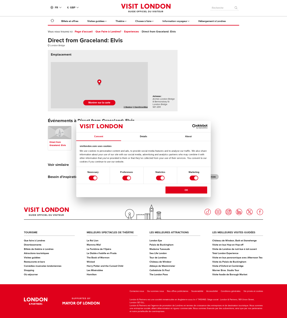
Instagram (228, 212)
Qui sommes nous (155, 291)
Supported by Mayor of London (81, 301)
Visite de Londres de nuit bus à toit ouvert (234, 249)
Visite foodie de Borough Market (229, 274)
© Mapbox (128, 107)
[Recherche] (236, 7)
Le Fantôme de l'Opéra (99, 249)
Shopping (29, 270)
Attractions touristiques (36, 253)
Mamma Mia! (94, 244)
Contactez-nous (137, 291)
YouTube (218, 212)
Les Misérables (95, 270)
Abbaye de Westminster (162, 266)
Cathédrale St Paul (159, 270)
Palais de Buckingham (161, 244)
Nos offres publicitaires (177, 291)
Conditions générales (231, 291)
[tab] (61, 54)
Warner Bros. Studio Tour (225, 270)
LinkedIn (239, 212)
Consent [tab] (98, 136)
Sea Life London (158, 253)
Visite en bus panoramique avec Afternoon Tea (237, 257)
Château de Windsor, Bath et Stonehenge (234, 240)
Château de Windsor (160, 261)
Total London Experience (225, 253)
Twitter (249, 212)
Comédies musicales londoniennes (42, 266)
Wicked (91, 261)
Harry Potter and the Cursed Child (105, 266)
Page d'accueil (84, 31)
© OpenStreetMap (140, 107)
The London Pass (158, 274)
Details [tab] (143, 136)
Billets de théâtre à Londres (39, 249)
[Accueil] (52, 21)
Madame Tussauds (159, 249)
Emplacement (61, 54)
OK (186, 190)
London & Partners (35, 301)
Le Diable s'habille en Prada (102, 253)
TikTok (207, 212)
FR (56, 7)
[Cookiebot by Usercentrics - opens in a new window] (194, 126)
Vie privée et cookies (253, 291)
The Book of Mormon (98, 257)
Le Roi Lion (92, 240)
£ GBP (71, 7)
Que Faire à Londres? (108, 31)
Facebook (260, 212)
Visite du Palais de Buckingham (229, 261)
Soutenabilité (197, 291)
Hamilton (92, 274)
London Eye (155, 240)
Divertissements (32, 244)
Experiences (131, 31)
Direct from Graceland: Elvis (57, 143)
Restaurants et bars (34, 261)
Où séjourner (31, 274)
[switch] (126, 178)
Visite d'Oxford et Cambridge (228, 266)
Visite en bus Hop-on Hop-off (227, 244)
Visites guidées (32, 257)
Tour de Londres (158, 257)
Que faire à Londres (34, 240)
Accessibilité (212, 291)
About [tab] (188, 136)
